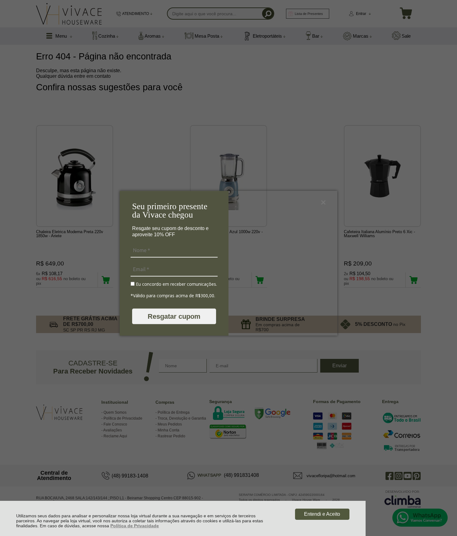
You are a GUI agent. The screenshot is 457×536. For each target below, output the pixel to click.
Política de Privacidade (134, 525)
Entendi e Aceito (322, 514)
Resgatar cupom (174, 316)
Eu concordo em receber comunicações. (176, 284)
